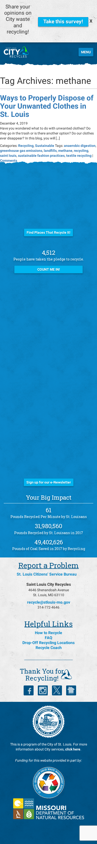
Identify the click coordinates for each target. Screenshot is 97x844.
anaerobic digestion (80, 146)
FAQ (48, 637)
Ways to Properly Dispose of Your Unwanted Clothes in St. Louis (47, 106)
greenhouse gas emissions (21, 151)
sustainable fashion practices (41, 156)
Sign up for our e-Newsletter (48, 482)
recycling (81, 151)
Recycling (26, 146)
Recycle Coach (49, 647)
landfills (50, 151)
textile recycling (79, 156)
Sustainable (44, 146)
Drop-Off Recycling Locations (48, 642)
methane (65, 151)
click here (72, 749)
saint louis (8, 156)
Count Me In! (48, 269)
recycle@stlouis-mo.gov (48, 602)
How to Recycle (48, 632)
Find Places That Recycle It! (48, 232)
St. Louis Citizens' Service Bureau (47, 574)
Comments (8, 160)
